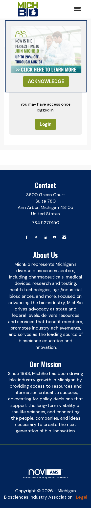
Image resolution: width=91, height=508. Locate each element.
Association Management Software (46, 478)
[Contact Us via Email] (64, 237)
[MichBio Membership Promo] (46, 49)
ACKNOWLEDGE (46, 81)
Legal (81, 497)
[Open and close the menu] (68, 9)
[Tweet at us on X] (36, 237)
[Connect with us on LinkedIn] (45, 237)
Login (46, 124)
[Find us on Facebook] (26, 237)
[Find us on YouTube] (55, 237)
